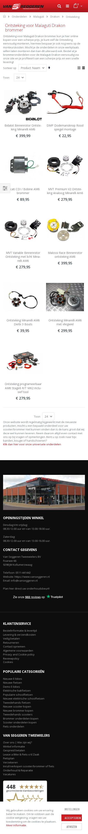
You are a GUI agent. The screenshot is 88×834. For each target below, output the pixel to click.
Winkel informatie (14, 746)
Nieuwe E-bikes (12, 679)
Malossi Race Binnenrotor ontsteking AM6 (65, 255)
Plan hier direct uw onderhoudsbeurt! (26, 588)
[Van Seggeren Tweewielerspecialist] (23, 6)
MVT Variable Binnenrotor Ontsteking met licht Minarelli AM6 (23, 257)
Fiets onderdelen (13, 726)
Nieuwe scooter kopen (17, 706)
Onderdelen (19, 16)
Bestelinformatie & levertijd (20, 630)
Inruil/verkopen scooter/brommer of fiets (28, 766)
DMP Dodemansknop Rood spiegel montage (65, 127)
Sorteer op (9, 68)
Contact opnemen (14, 646)
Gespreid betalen (14, 750)
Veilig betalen (11, 638)
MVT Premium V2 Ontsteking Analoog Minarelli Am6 (65, 191)
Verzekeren (10, 762)
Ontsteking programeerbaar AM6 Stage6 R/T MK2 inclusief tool (23, 388)
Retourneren (11, 642)
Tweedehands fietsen (16, 702)
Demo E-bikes (11, 687)
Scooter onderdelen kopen (20, 722)
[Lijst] (83, 68)
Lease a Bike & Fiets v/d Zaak (21, 754)
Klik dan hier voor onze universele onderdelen (32, 444)
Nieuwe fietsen (12, 682)
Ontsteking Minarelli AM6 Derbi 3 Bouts (23, 322)
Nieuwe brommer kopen (18, 710)
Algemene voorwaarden (18, 650)
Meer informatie (16, 825)
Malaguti (38, 16)
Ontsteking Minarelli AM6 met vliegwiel (65, 322)
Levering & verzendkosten (19, 634)
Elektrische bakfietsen (17, 690)
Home (4, 16)
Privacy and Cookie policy (19, 654)
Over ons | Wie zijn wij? (17, 742)
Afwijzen (72, 826)
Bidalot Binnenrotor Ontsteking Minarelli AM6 (23, 127)
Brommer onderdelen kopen (20, 718)
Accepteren (73, 818)
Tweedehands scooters (18, 714)
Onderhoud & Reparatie (18, 770)
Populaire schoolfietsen (18, 694)
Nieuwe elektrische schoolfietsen (23, 698)
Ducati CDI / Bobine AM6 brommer (23, 191)
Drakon (55, 16)
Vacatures (9, 774)
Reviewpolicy (11, 658)
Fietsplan (8, 758)
